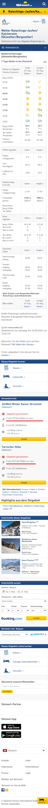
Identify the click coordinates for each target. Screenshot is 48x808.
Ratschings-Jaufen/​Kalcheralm (28, 11)
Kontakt (5, 760)
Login (28, 773)
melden (4, 355)
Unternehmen (32, 767)
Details (24, 439)
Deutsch (12, 750)
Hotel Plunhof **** (30, 560)
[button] (11, 619)
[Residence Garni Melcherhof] (6, 545)
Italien (32, 489)
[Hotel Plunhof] (6, 566)
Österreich (7, 407)
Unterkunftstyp (37, 606)
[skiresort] (24, 4)
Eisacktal (23, 492)
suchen (36, 618)
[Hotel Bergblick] (6, 528)
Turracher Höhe (11, 447)
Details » (27, 74)
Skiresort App (8, 719)
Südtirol (14, 492)
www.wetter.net (15, 327)
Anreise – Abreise (8, 587)
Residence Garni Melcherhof (29, 540)
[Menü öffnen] (4, 4)
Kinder (14, 606)
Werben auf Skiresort (12, 779)
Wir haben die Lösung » (23, 344)
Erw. (3, 606)
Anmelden (7, 691)
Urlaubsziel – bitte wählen (12, 597)
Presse (4, 773)
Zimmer (24, 606)
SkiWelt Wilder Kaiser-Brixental (22, 404)
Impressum (7, 767)
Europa (25, 489)
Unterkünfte (42, 802)
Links (28, 760)
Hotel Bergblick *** (30, 522)
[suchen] (44, 4)
